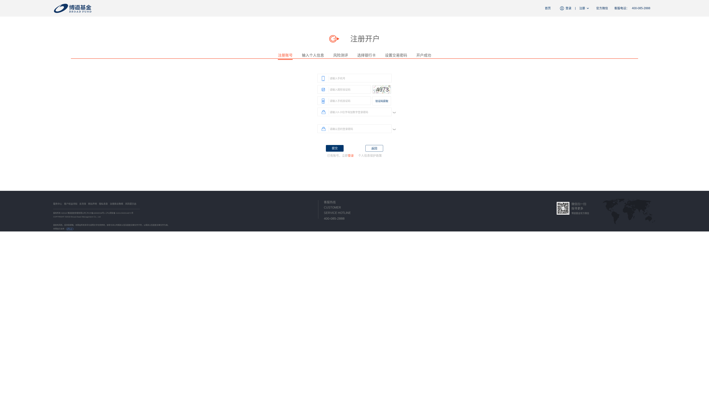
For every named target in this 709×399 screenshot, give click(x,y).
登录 (568, 8)
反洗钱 (82, 204)
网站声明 (92, 204)
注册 (582, 8)
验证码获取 (381, 101)
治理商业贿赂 (116, 204)
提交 (335, 148)
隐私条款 (103, 204)
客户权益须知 (70, 204)
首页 (548, 8)
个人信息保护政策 (370, 155)
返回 (374, 148)
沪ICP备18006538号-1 (96, 213)
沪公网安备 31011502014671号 (119, 213)
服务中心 (57, 204)
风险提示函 (130, 204)
